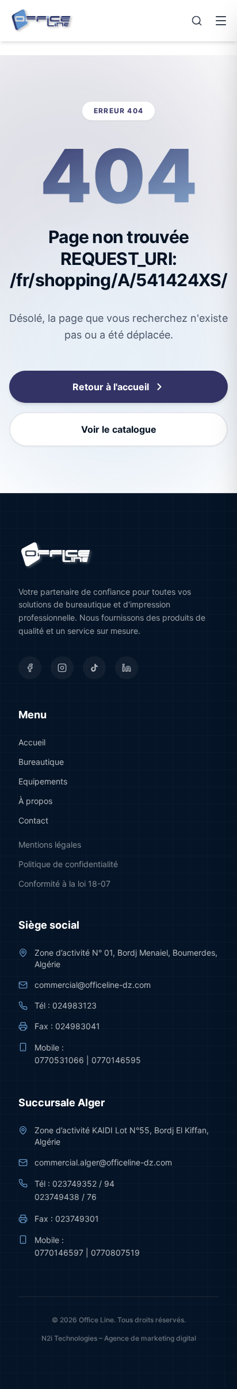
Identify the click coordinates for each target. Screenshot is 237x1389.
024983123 (74, 1005)
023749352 (74, 1183)
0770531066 (59, 1060)
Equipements (42, 781)
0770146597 (59, 1252)
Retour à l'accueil (110, 387)
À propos (35, 801)
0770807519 (115, 1252)
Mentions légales (49, 844)
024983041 (77, 1026)
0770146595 (116, 1060)
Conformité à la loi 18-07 (64, 883)
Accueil (31, 742)
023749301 (77, 1218)
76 (92, 1197)
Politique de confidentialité (68, 864)
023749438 (57, 1197)
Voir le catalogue (118, 429)
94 (109, 1183)
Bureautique (41, 762)
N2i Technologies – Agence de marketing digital (118, 1338)
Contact (33, 820)
